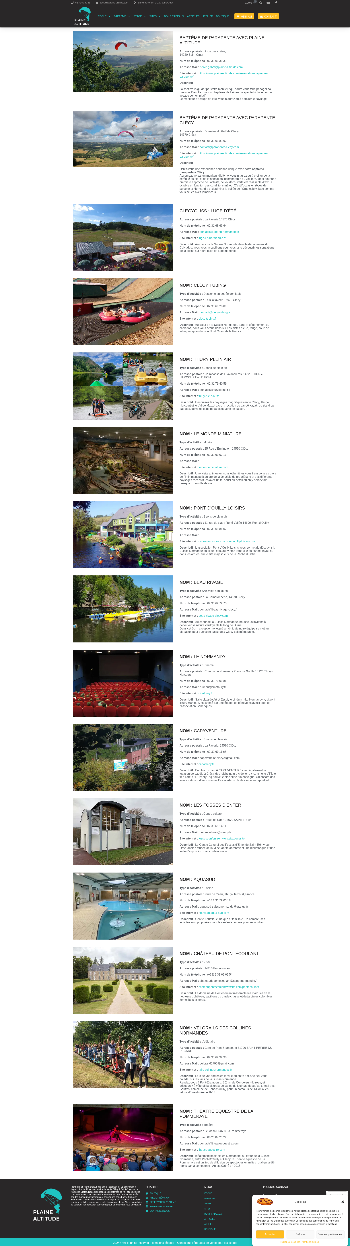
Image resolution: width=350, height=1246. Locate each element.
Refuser (300, 1234)
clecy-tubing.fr (208, 318)
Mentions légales (310, 1242)
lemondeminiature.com (213, 467)
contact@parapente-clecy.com (219, 147)
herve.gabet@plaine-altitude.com (221, 67)
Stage (137, 16)
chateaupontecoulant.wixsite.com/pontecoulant (229, 987)
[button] (343, 1202)
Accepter (270, 1234)
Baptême (120, 16)
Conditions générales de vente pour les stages (207, 1242)
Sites (153, 16)
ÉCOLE (102, 16)
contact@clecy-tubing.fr (215, 312)
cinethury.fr (206, 693)
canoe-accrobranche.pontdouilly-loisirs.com (227, 541)
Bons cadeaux (174, 16)
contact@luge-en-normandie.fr (219, 231)
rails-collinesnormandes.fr (215, 1069)
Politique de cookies (290, 1242)
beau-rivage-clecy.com (213, 615)
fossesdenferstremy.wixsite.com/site (222, 838)
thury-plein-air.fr (209, 396)
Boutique (222, 16)
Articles (193, 16)
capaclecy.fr (206, 764)
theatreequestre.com (212, 1149)
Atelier (208, 16)
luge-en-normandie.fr (212, 238)
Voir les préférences (330, 1234)
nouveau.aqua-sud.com (214, 912)
